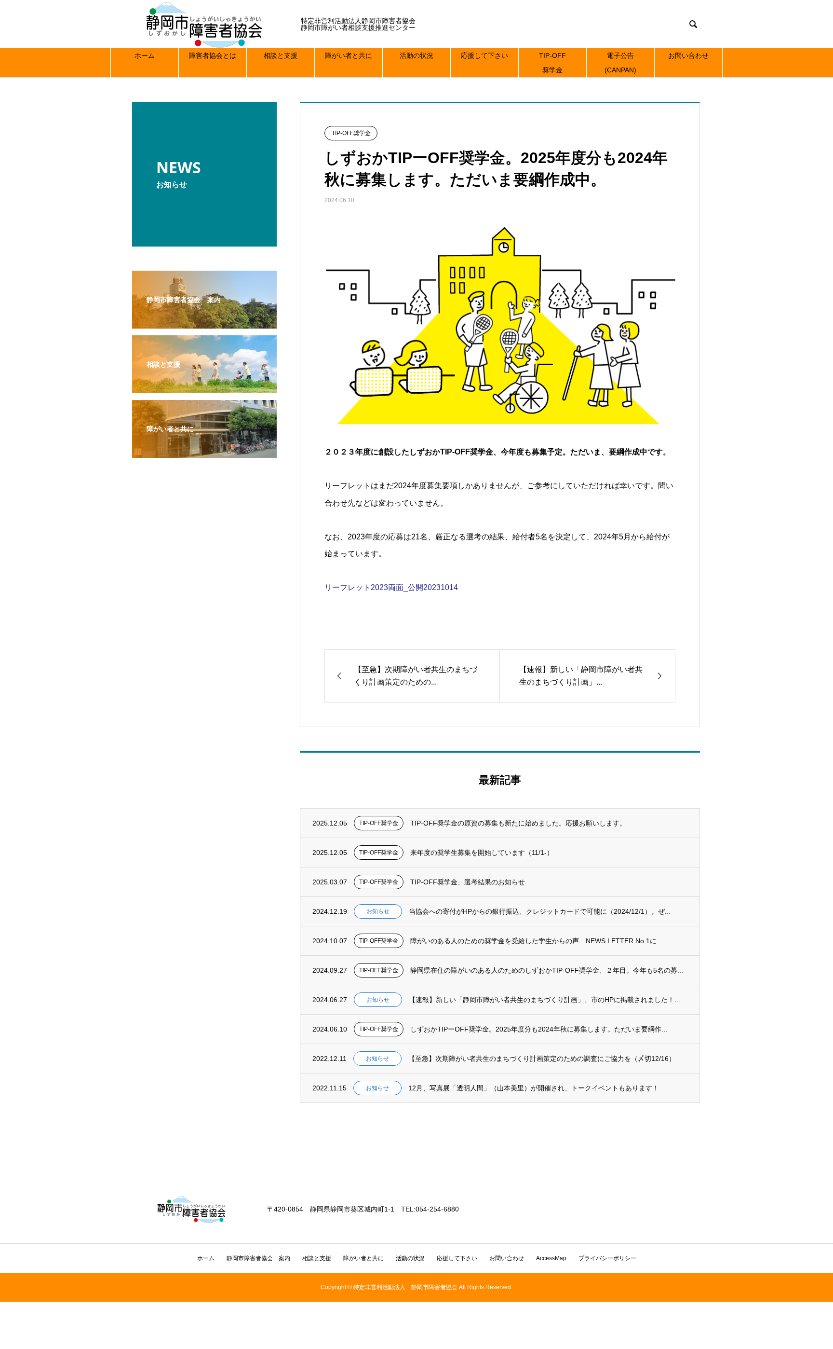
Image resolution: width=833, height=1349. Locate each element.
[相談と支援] (204, 387)
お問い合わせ (688, 55)
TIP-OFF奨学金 (552, 63)
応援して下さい (484, 55)
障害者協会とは (212, 55)
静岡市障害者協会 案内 (258, 1258)
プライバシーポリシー (607, 1258)
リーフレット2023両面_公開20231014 (391, 587)
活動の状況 (416, 55)
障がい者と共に (348, 55)
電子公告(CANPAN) (620, 63)
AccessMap (551, 1258)
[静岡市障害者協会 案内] (204, 322)
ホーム (144, 55)
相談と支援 (280, 55)
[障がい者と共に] (204, 451)
